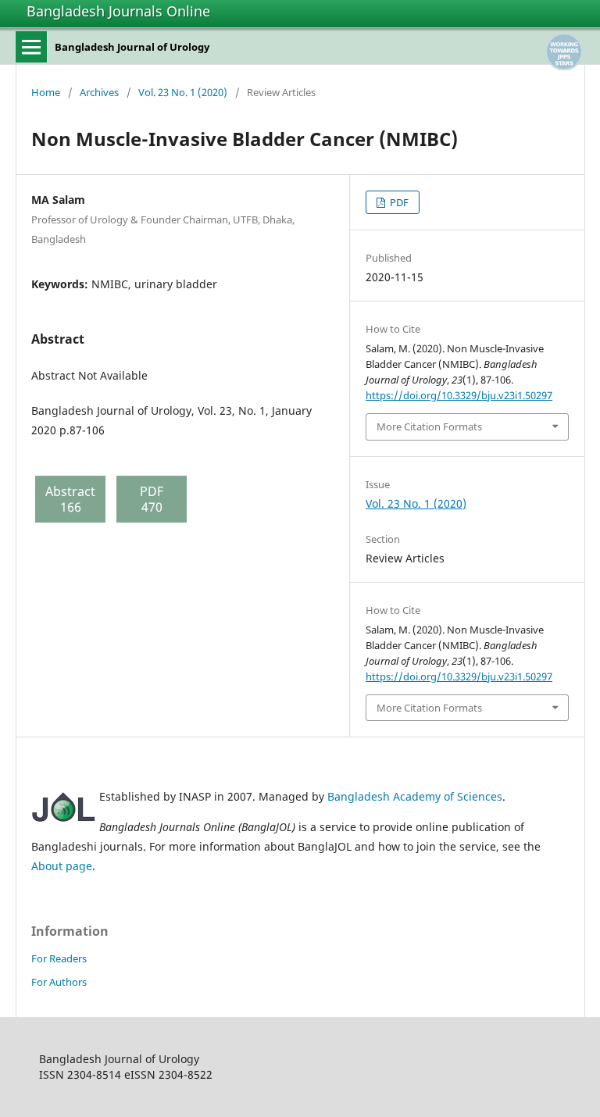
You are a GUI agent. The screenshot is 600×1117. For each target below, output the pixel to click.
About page (61, 865)
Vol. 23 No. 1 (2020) (182, 92)
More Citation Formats (429, 426)
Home (45, 92)
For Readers (59, 958)
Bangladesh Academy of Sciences (414, 796)
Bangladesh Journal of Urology (132, 47)
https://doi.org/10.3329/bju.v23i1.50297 (459, 395)
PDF (398, 202)
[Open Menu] (31, 46)
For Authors (59, 982)
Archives (99, 92)
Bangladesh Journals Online (118, 11)
